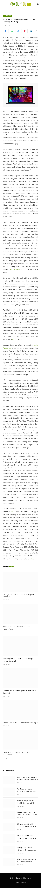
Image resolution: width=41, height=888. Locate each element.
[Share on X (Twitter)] (18, 31)
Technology (7, 16)
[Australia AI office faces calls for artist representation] (20, 614)
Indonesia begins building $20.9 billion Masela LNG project (25, 803)
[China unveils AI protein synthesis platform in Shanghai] (20, 678)
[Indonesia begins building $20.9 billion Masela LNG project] (9, 803)
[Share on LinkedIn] (31, 31)
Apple (14, 339)
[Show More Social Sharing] (36, 31)
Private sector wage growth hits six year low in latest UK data (26, 791)
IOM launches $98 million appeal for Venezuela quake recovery (26, 826)
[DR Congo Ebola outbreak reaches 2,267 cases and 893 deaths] (9, 815)
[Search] (38, 4)
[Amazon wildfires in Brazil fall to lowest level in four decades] (9, 780)
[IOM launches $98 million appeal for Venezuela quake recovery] (9, 827)
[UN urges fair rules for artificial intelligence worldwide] (20, 582)
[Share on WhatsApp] (12, 31)
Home (4, 10)
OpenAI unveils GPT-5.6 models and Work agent (20, 723)
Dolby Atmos (15, 269)
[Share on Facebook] (6, 31)
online (13, 512)
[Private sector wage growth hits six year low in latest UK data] (9, 792)
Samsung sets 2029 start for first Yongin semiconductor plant (18, 659)
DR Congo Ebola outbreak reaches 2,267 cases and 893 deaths (27, 814)
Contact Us (24, 882)
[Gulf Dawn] (20, 3)
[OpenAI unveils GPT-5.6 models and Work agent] (20, 710)
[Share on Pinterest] (24, 31)
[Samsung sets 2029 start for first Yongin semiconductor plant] (20, 646)
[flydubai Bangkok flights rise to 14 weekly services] (9, 862)
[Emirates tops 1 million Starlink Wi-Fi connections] (20, 740)
